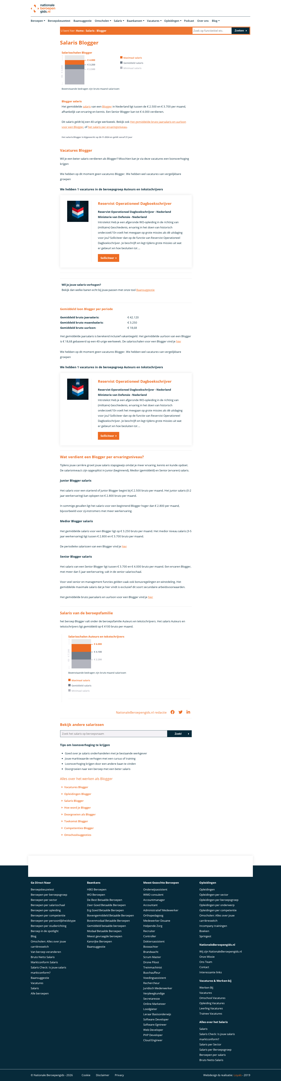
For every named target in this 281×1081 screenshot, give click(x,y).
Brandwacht (150, 952)
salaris (87, 106)
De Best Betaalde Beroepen (104, 900)
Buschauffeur (151, 972)
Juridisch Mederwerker (157, 988)
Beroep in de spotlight (45, 931)
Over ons (203, 21)
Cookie (86, 1075)
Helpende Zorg (152, 926)
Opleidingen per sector (213, 894)
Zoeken (239, 30)
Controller (149, 936)
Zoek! (178, 733)
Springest (205, 936)
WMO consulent (153, 894)
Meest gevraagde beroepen (104, 936)
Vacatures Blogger (76, 787)
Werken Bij (206, 987)
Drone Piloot (151, 962)
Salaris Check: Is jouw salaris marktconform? (48, 970)
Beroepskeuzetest (59, 21)
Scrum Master (152, 957)
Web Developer (153, 1030)
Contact (204, 967)
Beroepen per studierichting (48, 926)
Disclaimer (102, 1075)
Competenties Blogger (79, 828)
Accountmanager (154, 900)
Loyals (238, 1075)
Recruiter (149, 931)
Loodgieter (150, 1009)
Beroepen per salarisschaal (48, 905)
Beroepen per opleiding (46, 910)
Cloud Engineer (152, 1040)
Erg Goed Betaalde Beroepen (105, 910)
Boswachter (150, 946)
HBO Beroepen (96, 889)
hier (178, 341)
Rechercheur (151, 983)
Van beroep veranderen (46, 952)
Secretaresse (151, 998)
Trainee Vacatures (210, 1013)
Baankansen (134, 21)
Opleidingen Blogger (77, 794)
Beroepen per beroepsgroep (49, 894)
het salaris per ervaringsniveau (107, 127)
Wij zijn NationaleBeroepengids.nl (220, 951)
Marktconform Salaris (44, 962)
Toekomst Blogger (76, 821)
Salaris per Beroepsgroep (215, 1049)
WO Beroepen (96, 894)
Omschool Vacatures (212, 998)
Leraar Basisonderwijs (157, 1014)
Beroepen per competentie (48, 915)
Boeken (204, 931)
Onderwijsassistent (155, 889)
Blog (214, 21)
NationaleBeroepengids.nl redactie (141, 712)
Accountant (150, 905)
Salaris (118, 21)
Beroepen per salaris (212, 1055)
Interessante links (210, 972)
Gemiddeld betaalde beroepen (106, 926)
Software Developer (156, 1019)
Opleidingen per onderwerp (216, 905)
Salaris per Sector (210, 1044)
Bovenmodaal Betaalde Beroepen (108, 920)
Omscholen (102, 21)
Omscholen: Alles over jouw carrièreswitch (48, 944)
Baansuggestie (83, 21)
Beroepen (37, 21)
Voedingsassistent (154, 978)
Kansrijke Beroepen (99, 941)
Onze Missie (207, 957)
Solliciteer (107, 258)
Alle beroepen (40, 993)
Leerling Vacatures (211, 1008)
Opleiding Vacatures (212, 1003)
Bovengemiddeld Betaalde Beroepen (110, 915)
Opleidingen (171, 21)
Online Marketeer (154, 1004)
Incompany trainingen (213, 926)
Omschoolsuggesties (77, 835)
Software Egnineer (155, 1024)
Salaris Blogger (74, 801)
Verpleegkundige (154, 993)
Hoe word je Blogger (77, 807)
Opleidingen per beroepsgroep (218, 900)
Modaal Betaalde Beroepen (104, 931)
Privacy (119, 1075)
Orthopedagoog (153, 915)
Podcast (189, 21)
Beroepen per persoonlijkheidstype (53, 920)
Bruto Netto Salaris (43, 957)
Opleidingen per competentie (218, 910)
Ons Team (205, 962)
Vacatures (153, 21)
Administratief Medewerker (160, 910)
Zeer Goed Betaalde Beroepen (106, 905)
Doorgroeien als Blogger (80, 814)
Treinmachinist (152, 967)
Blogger (107, 106)
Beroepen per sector (44, 900)
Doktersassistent (154, 941)
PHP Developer (153, 1035)
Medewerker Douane (156, 920)
